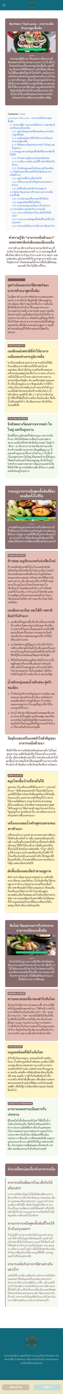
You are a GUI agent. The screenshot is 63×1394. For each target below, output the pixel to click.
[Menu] (4, 5)
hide (22, 114)
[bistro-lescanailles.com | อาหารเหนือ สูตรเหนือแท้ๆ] (31, 5)
